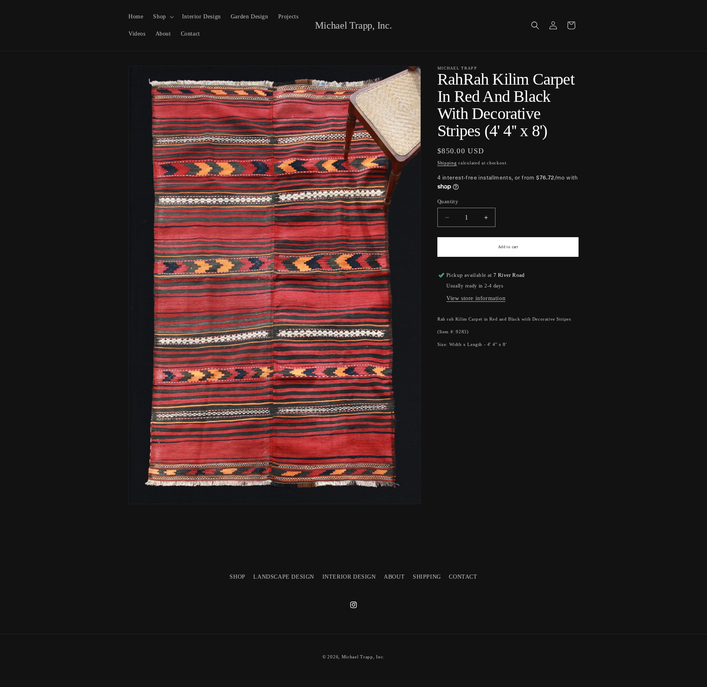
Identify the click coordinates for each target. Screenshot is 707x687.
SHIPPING (427, 577)
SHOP (237, 577)
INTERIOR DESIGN (349, 577)
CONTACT (463, 577)
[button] (162, 16)
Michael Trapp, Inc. (363, 656)
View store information (475, 298)
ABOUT (394, 577)
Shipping (447, 162)
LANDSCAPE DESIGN (283, 577)
